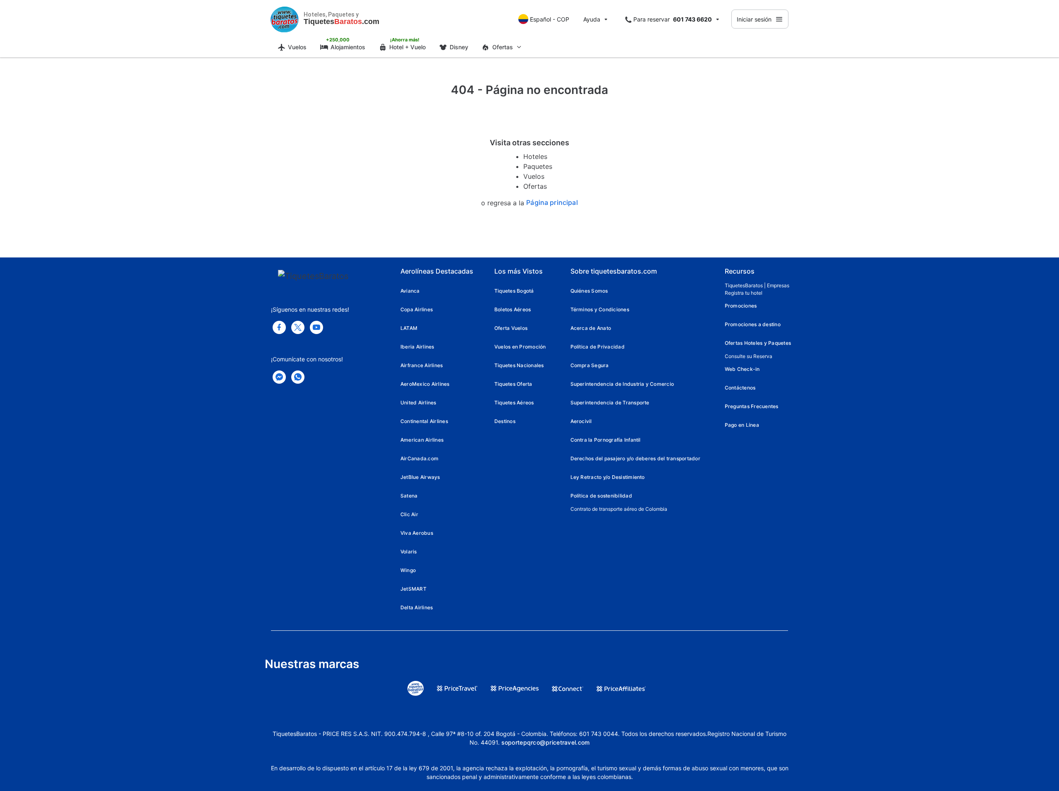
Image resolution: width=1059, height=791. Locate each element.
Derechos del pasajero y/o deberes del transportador (635, 458)
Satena (408, 496)
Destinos (504, 421)
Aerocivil (581, 421)
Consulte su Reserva (748, 356)
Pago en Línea (742, 425)
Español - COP (549, 19)
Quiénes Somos (589, 291)
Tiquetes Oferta (513, 384)
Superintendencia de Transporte (609, 402)
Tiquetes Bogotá (514, 291)
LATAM (408, 328)
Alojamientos (348, 46)
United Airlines (418, 402)
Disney (459, 46)
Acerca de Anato (590, 328)
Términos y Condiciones (599, 309)
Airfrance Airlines (421, 365)
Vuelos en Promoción (520, 347)
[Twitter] (297, 327)
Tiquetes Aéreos (514, 402)
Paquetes (537, 166)
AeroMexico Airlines (425, 384)
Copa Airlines (416, 309)
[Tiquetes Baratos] (285, 19)
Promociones (741, 306)
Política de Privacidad (597, 347)
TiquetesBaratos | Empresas (757, 285)
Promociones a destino (753, 324)
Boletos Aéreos (512, 309)
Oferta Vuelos (510, 328)
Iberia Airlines (417, 347)
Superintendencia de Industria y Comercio (622, 384)
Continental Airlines (424, 421)
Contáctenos (740, 388)
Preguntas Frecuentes (752, 406)
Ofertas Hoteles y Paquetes (758, 343)
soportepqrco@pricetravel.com (545, 742)
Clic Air (409, 514)
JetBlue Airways (420, 477)
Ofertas (535, 186)
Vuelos (297, 46)
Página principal (552, 202)
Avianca (410, 291)
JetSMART (413, 589)
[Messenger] (279, 377)
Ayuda (591, 19)
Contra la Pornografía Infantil (605, 440)
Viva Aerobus (416, 533)
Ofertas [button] (502, 46)
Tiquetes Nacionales (519, 365)
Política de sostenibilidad (601, 496)
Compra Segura (589, 365)
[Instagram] (316, 327)
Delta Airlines (416, 607)
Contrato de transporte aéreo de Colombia (618, 509)
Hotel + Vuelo (407, 46)
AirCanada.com (419, 458)
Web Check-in (742, 369)
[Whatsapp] (297, 377)
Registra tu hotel (743, 293)
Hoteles (535, 156)
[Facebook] (279, 327)
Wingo (408, 570)
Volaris (408, 551)
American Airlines (421, 440)
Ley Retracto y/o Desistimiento (607, 477)
